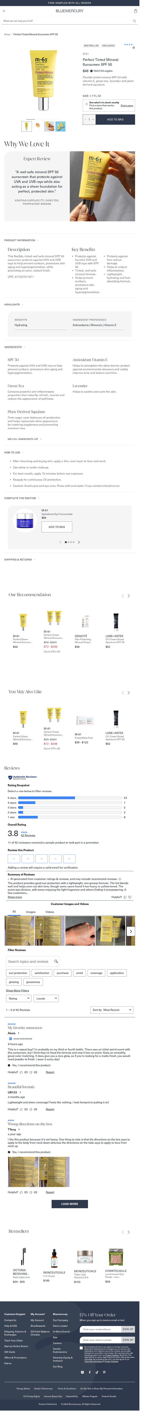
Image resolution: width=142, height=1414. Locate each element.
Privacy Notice (23, 1388)
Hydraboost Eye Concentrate (57, 514)
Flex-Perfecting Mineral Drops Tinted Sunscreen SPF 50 (84, 641)
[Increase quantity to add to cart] (94, 120)
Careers (57, 1343)
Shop (7, 34)
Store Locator (60, 1325)
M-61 (86, 53)
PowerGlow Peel (84, 737)
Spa (55, 1337)
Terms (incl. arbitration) (94, 1361)
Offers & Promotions (15, 1357)
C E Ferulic (49, 1276)
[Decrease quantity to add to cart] (84, 120)
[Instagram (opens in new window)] (82, 1371)
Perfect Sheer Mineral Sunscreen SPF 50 (23, 641)
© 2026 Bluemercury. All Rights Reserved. (81, 1404)
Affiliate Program (89, 1396)
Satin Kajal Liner (21, 1277)
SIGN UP (128, 1329)
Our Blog (58, 1366)
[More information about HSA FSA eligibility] (91, 71)
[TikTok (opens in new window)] (97, 1371)
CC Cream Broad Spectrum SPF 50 (115, 641)
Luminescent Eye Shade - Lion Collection (114, 1276)
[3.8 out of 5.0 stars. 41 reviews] (129, 44)
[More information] (133, 48)
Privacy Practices (112, 1355)
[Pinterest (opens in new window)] (104, 1371)
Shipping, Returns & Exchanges (15, 1333)
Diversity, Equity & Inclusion (63, 1359)
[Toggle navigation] (4, 11)
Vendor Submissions (60, 1350)
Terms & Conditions (67, 1388)
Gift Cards (9, 1351)
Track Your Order (13, 1340)
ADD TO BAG (57, 527)
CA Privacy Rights (31, 1396)
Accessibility (72, 1396)
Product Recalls (109, 1396)
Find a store (127, 105)
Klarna (7, 1363)
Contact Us (10, 1320)
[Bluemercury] (69, 10)
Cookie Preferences (43, 1388)
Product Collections (48, 1404)
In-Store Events (61, 1331)
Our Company (60, 1320)
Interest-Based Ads (53, 1396)
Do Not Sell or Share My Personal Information (101, 1388)
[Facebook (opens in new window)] (89, 1371)
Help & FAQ (10, 1325)
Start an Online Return (16, 1346)
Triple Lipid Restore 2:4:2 (81, 1276)
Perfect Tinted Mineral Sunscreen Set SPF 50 (54, 636)
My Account (37, 1320)
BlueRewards (38, 1325)
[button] (136, 10)
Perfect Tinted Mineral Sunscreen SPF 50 (36, 34)
